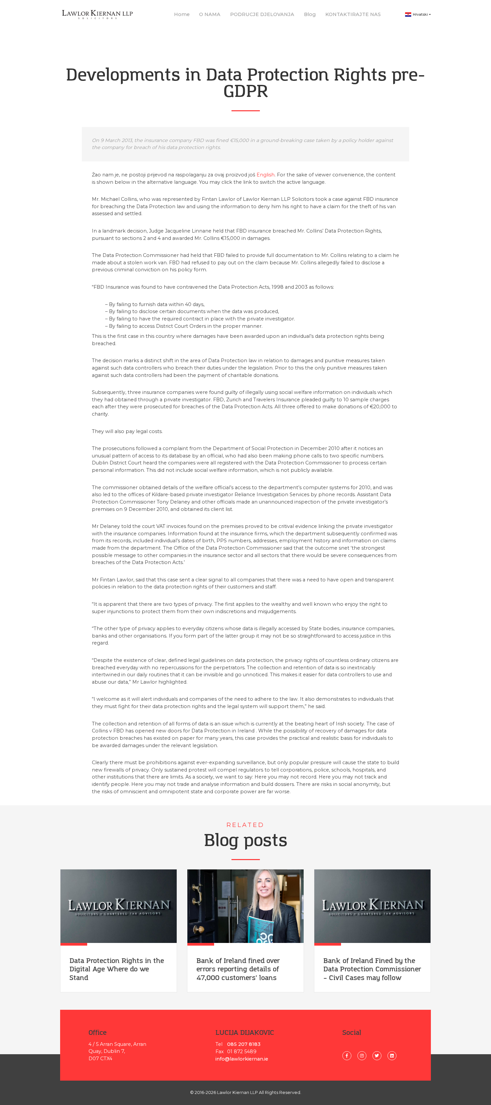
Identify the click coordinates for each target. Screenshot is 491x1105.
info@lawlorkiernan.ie (241, 1059)
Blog (310, 14)
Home (182, 14)
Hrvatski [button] (420, 14)
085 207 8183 (244, 1044)
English (266, 175)
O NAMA (209, 14)
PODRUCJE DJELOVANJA (262, 14)
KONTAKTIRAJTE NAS (353, 14)
